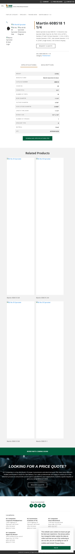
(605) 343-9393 (10, 540)
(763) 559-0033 (10, 526)
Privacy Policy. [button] (59, 543)
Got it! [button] (56, 548)
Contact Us (70, 1)
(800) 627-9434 (10, 528)
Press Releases (57, 1)
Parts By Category (12, 14)
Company (46, 1)
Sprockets (23, 14)
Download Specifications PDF (37, 138)
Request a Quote (45, 46)
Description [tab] (47, 65)
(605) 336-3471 (52, 526)
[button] (7, 22)
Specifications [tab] (29, 65)
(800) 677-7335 (10, 542)
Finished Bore (32, 14)
